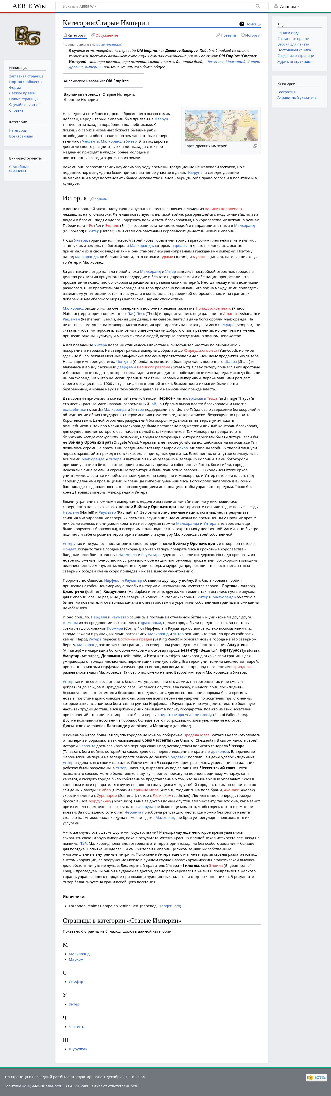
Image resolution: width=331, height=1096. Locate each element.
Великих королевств (223, 208)
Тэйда (212, 398)
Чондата (124, 361)
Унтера (80, 240)
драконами (151, 622)
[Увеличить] (255, 145)
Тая (131, 313)
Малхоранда (141, 245)
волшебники (74, 409)
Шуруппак (78, 1048)
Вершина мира (145, 789)
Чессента (215, 61)
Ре (91, 225)
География (286, 92)
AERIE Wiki (29, 5)
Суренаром (107, 795)
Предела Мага (196, 734)
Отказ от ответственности (115, 1085)
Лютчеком (162, 795)
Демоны (70, 622)
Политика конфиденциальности (33, 1085)
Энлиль (112, 225)
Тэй (153, 403)
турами (166, 256)
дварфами (126, 367)
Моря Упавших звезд (193, 714)
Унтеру (69, 543)
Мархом (76, 959)
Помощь (253, 24)
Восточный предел (135, 639)
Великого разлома (153, 367)
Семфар (76, 981)
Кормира (115, 628)
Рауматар (107, 512)
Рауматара (151, 554)
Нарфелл (71, 512)
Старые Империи (107, 44)
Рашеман (71, 319)
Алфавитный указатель (297, 97)
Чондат (69, 549)
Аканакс (231, 789)
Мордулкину (99, 801)
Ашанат (230, 313)
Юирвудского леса (200, 350)
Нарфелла (127, 554)
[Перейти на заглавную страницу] (27, 35)
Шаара (230, 361)
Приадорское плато (213, 308)
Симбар (104, 789)
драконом (220, 751)
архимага (197, 398)
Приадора (242, 666)
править (101, 199)
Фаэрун (161, 118)
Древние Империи (85, 66)
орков (182, 447)
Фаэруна (195, 172)
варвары (180, 245)
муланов (201, 256)
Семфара (226, 324)
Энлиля (216, 865)
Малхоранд (235, 61)
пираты (166, 714)
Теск (141, 313)
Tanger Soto (170, 905)
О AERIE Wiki (77, 1085)
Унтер (253, 61)
